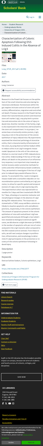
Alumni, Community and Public (13, 328)
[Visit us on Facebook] (3, 403)
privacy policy (28, 435)
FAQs (3, 345)
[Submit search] (27, 17)
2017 (3, 77)
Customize (5, 438)
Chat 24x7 (5, 338)
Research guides (7, 300)
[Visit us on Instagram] (13, 403)
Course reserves (7, 304)
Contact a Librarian (8, 342)
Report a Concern (9, 415)
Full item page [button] (11, 285)
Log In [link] (31, 17)
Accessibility (7, 423)
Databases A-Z (6, 307)
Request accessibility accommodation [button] (20, 90)
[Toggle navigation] (40, 17)
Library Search (6, 297)
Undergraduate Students (10, 318)
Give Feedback (6, 349)
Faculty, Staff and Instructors (12, 324)
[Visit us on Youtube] (9, 403)
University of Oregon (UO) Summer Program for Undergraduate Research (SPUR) (15, 30)
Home (4, 24)
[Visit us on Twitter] (6, 403)
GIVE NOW (22, 377)
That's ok (31, 442)
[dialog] (21, 435)
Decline (11, 442)
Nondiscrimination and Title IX (14, 419)
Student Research (16, 24)
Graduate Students (8, 321)
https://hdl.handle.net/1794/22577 (15, 269)
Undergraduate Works (12, 27)
